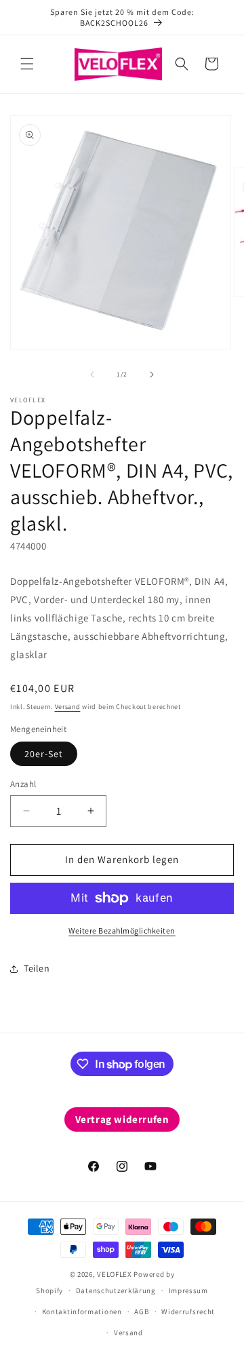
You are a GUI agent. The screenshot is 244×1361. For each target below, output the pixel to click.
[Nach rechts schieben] (152, 374)
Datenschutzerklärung (116, 1290)
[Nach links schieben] (92, 374)
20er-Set (43, 754)
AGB (141, 1311)
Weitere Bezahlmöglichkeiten (122, 930)
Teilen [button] (37, 968)
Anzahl (23, 784)
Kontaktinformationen (82, 1311)
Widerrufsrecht (188, 1311)
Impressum (188, 1290)
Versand (68, 706)
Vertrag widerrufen (122, 1119)
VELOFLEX (114, 1274)
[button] (27, 64)
